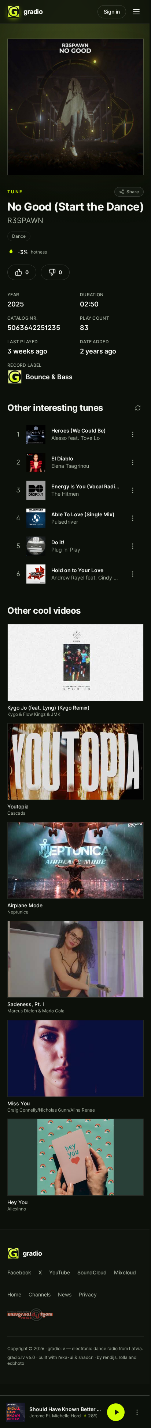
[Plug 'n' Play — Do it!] (75, 546)
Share (132, 191)
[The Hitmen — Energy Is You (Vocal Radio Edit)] (75, 490)
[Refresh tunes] (138, 408)
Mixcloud (125, 1272)
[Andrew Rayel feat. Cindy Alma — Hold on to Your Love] (75, 574)
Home (14, 1294)
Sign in (112, 11)
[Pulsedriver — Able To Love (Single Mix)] (75, 518)
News (64, 1294)
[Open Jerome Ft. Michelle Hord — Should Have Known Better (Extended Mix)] (15, 1412)
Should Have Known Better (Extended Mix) (66, 1409)
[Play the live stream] (116, 1412)
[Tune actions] (132, 434)
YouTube (59, 1272)
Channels (40, 1294)
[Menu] (136, 11)
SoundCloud (92, 1272)
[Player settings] (137, 1412)
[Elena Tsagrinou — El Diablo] (75, 462)
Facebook (19, 1272)
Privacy (88, 1294)
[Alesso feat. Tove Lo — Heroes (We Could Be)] (75, 434)
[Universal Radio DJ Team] (30, 1314)
